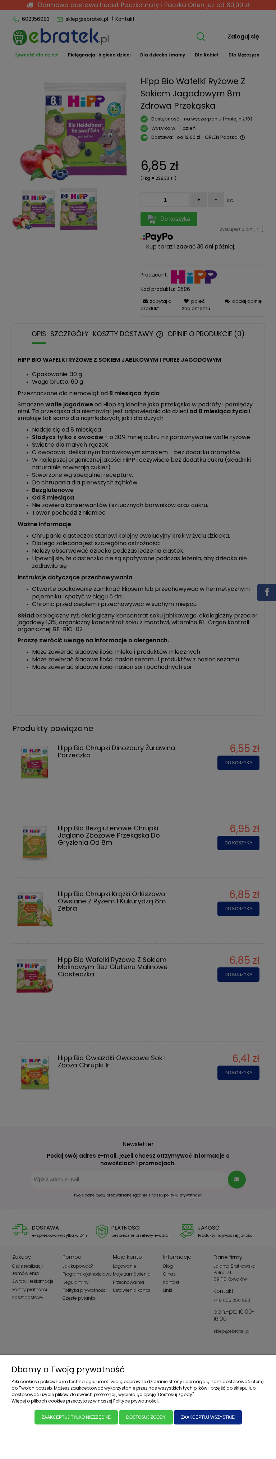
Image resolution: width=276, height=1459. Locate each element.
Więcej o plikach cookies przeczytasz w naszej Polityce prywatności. (85, 1401)
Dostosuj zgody (146, 1417)
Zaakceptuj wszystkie (208, 1417)
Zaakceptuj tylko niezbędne (76, 1417)
